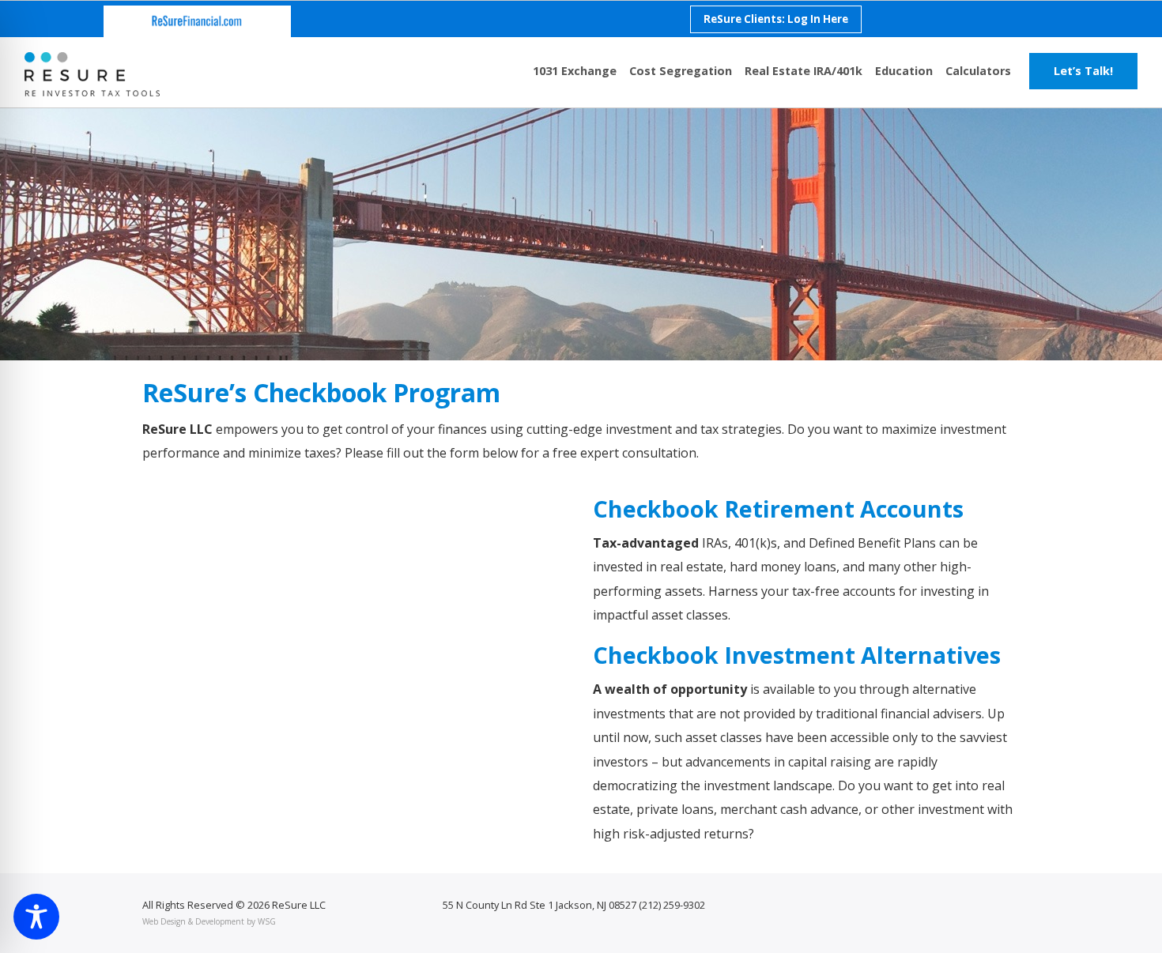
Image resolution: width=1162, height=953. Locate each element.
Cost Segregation (680, 70)
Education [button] (904, 70)
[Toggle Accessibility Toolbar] (36, 916)
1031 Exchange (575, 70)
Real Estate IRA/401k (803, 70)
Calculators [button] (978, 70)
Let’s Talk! (1083, 70)
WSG (267, 921)
